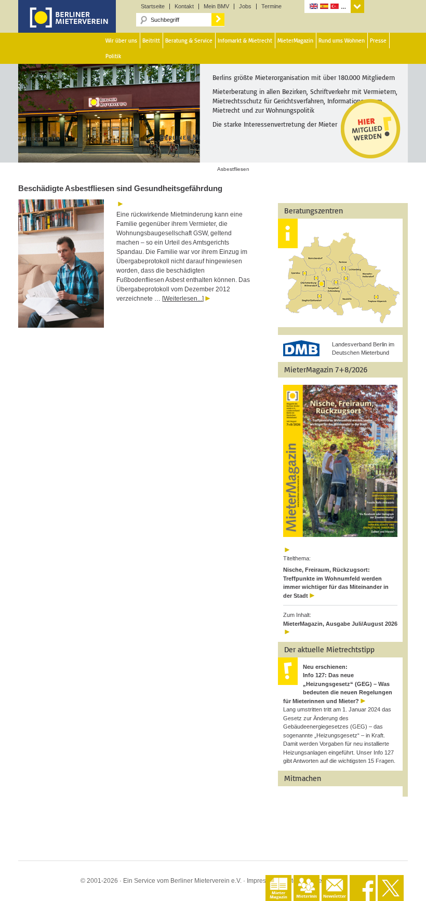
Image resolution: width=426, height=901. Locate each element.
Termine (271, 6)
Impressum (262, 880)
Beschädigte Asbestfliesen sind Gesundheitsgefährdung (120, 188)
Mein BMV (216, 6)
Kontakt (184, 6)
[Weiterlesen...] (183, 298)
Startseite (153, 6)
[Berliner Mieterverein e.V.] (67, 25)
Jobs (245, 6)
